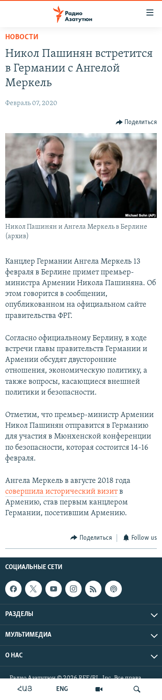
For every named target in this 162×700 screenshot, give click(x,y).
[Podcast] (113, 589)
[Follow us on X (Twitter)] (33, 589)
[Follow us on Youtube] (53, 589)
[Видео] (99, 689)
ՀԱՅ (24, 689)
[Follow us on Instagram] (73, 589)
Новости (21, 37)
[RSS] (93, 589)
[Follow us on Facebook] (13, 589)
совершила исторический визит (61, 492)
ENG (62, 689)
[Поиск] (137, 689)
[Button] (136, 122)
